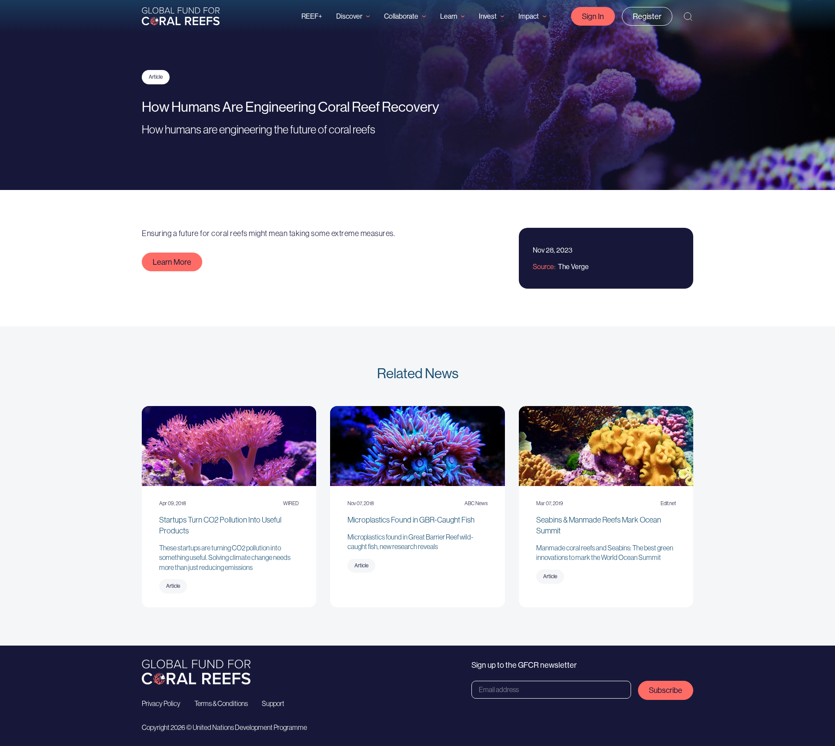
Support (273, 703)
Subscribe (665, 690)
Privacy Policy (161, 703)
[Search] (688, 16)
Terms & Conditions (221, 703)
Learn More (172, 262)
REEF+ (311, 16)
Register (647, 16)
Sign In (593, 16)
